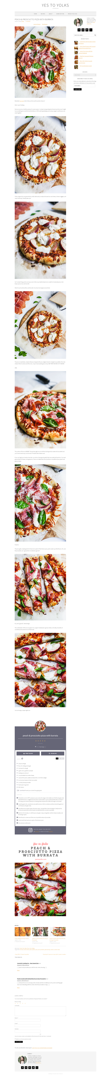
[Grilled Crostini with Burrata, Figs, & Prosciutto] (40, 931)
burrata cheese (26, 949)
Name (16, 1018)
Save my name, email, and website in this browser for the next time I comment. (33, 1036)
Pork (30, 948)
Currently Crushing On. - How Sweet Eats (28, 963)
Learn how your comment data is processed (42, 1048)
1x (57, 758)
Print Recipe (44, 24)
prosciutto (42, 949)
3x (63, 758)
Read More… (38, 1062)
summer (52, 949)
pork (39, 949)
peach (31, 949)
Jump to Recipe (36, 24)
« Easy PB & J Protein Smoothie (22, 954)
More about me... (91, 23)
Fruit (23, 948)
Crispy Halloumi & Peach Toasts (22, 938)
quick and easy (47, 949)
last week (22, 101)
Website (16, 1029)
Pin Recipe (54, 753)
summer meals (57, 949)
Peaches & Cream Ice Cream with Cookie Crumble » (54, 954)
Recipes (33, 948)
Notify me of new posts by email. (23, 1039)
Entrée (20, 948)
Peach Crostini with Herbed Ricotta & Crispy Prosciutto (31, 978)
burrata (21, 949)
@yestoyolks (37, 831)
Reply (18, 970)
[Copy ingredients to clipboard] (22, 758)
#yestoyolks (51, 831)
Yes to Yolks (55, 5)
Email (16, 1023)
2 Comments (28, 21)
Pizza (28, 948)
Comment (17, 1005)
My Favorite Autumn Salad (86, 66)
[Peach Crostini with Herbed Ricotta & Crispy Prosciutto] (58, 931)
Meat (26, 948)
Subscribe (78, 89)
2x (60, 758)
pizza (37, 949)
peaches (33, 949)
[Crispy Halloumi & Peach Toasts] (23, 931)
